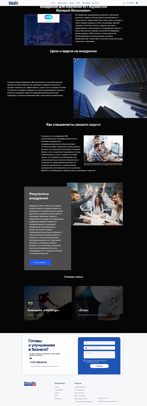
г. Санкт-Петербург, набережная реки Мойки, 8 (44, 366)
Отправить (99, 366)
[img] (13, 3)
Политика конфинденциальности (108, 401)
